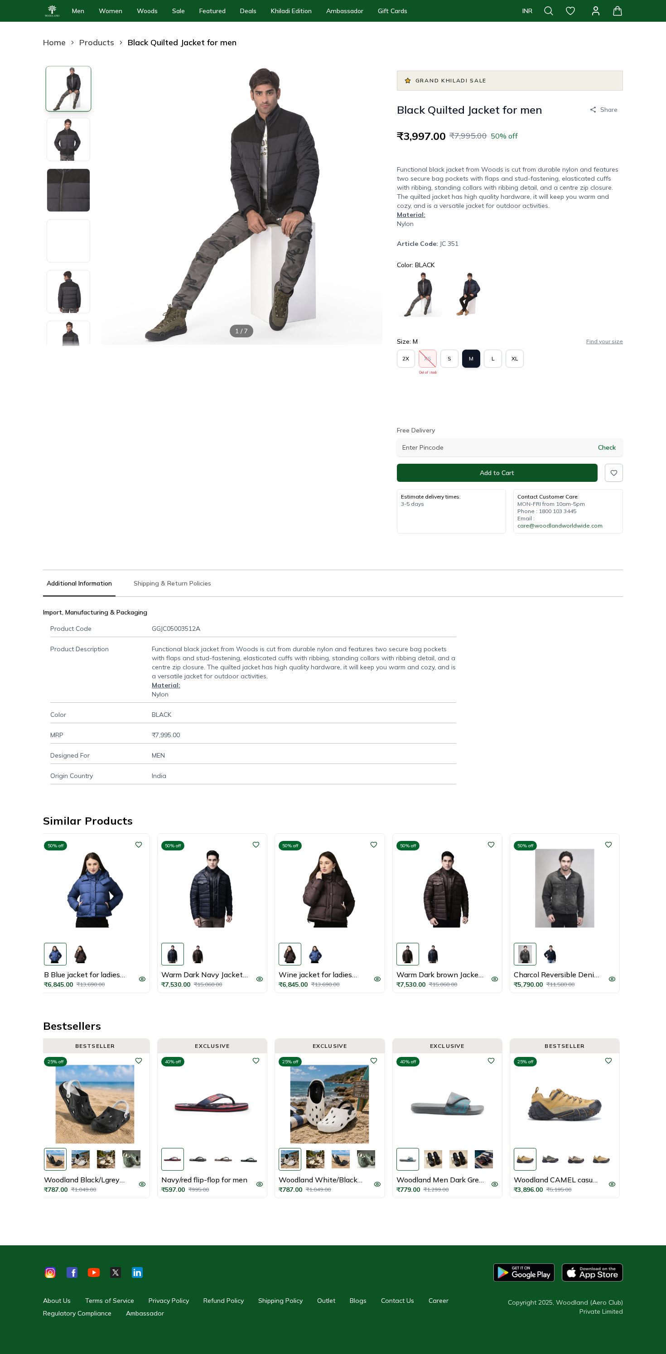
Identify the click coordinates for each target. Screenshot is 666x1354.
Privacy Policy (169, 1300)
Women (110, 11)
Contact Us (397, 1300)
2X (405, 358)
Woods (147, 11)
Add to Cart (497, 473)
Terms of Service (109, 1300)
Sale (178, 11)
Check (607, 447)
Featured (212, 11)
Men (78, 11)
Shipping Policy (280, 1300)
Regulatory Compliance (77, 1313)
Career (439, 1300)
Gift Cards (392, 11)
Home (54, 42)
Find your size (604, 341)
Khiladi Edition (291, 11)
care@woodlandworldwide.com (560, 525)
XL (515, 358)
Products (96, 42)
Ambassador (344, 11)
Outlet (326, 1300)
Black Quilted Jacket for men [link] (182, 42)
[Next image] (368, 204)
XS (428, 361)
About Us (57, 1300)
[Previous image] (115, 204)
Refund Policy (223, 1300)
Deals (248, 11)
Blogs (358, 1300)
